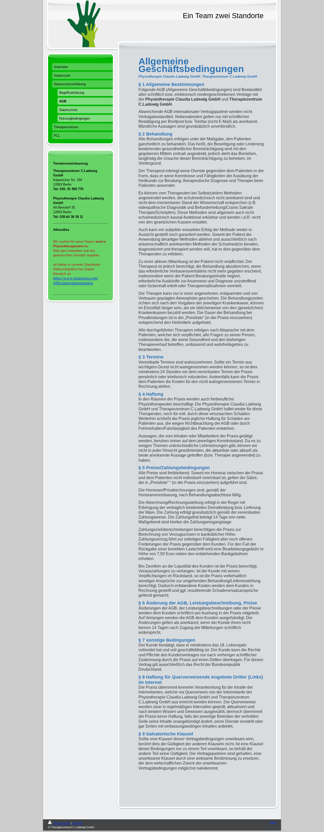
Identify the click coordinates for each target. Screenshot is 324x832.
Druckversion (62, 823)
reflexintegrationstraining (73, 283)
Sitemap (77, 823)
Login (272, 822)
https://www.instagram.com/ (75, 278)
